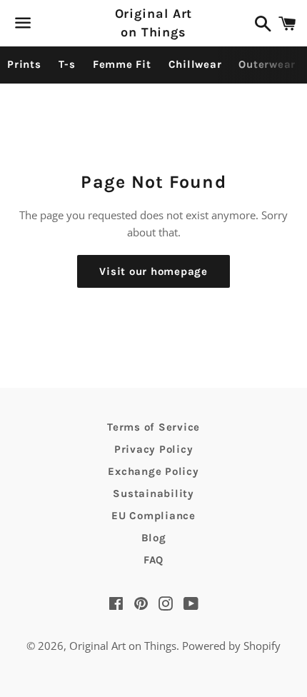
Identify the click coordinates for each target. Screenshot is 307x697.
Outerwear (267, 64)
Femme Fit (122, 64)
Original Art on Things (154, 22)
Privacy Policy (153, 449)
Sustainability (153, 493)
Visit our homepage (153, 271)
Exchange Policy (153, 471)
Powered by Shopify (231, 645)
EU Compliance (153, 515)
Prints (24, 64)
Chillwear (195, 64)
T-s (67, 64)
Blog (153, 537)
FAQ (153, 559)
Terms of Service (153, 427)
